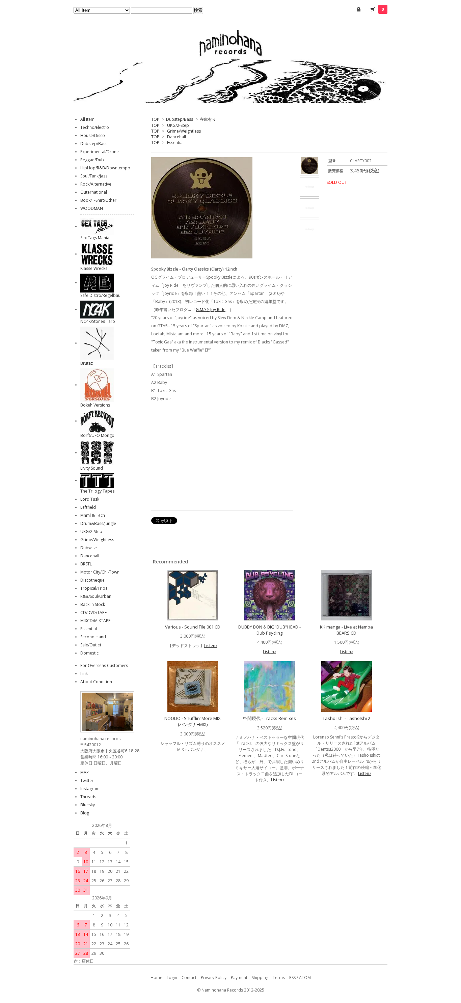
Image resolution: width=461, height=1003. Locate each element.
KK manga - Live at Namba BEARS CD (346, 630)
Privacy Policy (213, 977)
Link (84, 673)
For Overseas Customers (104, 665)
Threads (88, 797)
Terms (279, 977)
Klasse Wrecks (93, 268)
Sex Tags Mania (94, 238)
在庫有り (208, 119)
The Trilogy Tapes (97, 491)
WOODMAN (91, 208)
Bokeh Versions (95, 405)
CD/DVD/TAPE (93, 612)
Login (172, 977)
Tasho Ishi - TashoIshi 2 (346, 718)
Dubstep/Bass (179, 119)
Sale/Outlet (90, 645)
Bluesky (87, 805)
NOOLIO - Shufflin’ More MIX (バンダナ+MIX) (192, 721)
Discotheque (92, 580)
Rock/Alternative (95, 184)
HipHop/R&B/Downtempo (105, 168)
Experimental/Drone (99, 152)
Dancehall (176, 137)
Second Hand (93, 637)
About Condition (96, 682)
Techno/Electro (94, 127)
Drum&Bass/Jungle (98, 523)
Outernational (93, 192)
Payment (239, 977)
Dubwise (88, 548)
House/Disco (92, 135)
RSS (292, 977)
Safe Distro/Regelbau (100, 295)
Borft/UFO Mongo (97, 435)
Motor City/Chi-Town (99, 572)
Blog (84, 813)
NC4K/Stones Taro (97, 321)
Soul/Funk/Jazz (93, 176)
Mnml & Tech (92, 515)
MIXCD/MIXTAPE (95, 620)
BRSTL (86, 564)
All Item (87, 119)
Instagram (90, 788)
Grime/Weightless (184, 131)
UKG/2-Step (178, 125)
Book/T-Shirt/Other (98, 200)
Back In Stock (92, 604)
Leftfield (88, 507)
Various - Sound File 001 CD (192, 627)
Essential (175, 142)
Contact (189, 977)
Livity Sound (91, 468)
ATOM (305, 977)
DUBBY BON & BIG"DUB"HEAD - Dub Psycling (269, 630)
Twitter (86, 780)
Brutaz (86, 363)
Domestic (89, 653)
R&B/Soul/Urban (95, 596)
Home (156, 977)
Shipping (260, 977)
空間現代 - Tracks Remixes (269, 718)
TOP (155, 119)
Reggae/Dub (92, 160)
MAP (84, 772)
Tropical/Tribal (94, 588)
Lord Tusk (89, 499)
